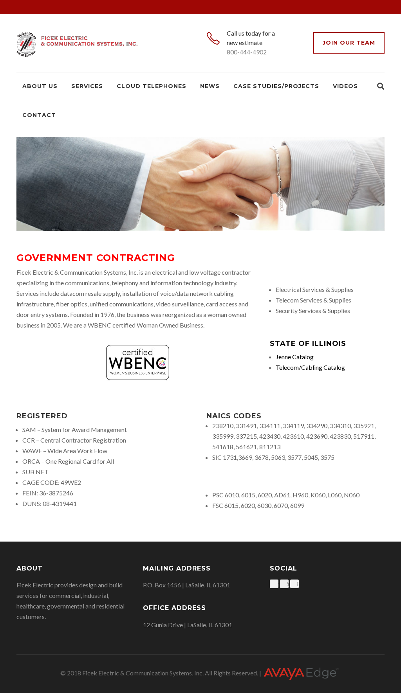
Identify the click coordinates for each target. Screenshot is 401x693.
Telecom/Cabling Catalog (310, 367)
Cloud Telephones (151, 86)
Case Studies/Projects (276, 86)
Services (87, 86)
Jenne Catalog (295, 356)
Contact (39, 115)
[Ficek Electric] (76, 43)
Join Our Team (349, 42)
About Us (40, 86)
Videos (345, 86)
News (210, 86)
